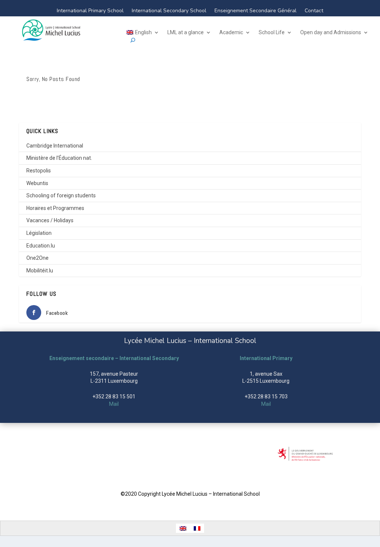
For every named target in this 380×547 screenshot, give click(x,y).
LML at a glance (185, 32)
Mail (114, 404)
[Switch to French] (197, 528)
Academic (231, 32)
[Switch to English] (183, 528)
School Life (272, 32)
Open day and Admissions (330, 32)
